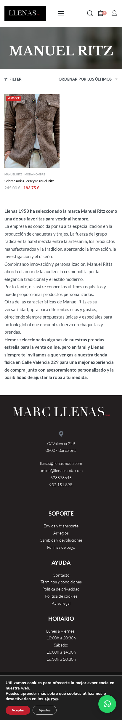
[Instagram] (33, 499)
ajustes (51, 699)
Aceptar (18, 710)
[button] (107, 704)
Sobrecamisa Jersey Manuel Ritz (29, 181)
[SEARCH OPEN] (90, 13)
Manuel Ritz (13, 174)
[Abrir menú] (61, 13)
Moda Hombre (35, 174)
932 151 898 (61, 484)
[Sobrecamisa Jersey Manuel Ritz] (32, 131)
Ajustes (44, 710)
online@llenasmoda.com (61, 470)
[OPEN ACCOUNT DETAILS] (114, 13)
